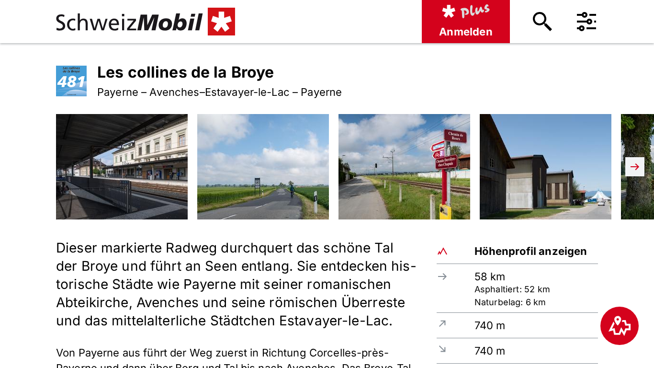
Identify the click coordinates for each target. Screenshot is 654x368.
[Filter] (586, 21)
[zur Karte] (619, 326)
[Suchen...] (542, 21)
